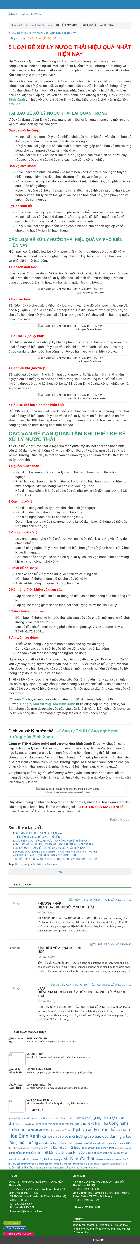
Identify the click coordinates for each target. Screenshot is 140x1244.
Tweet (59, 871)
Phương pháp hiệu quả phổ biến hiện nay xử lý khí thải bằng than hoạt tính (56, 851)
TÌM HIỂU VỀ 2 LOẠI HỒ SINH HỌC (60, 950)
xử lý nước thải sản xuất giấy (109, 1164)
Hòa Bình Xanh (50, 864)
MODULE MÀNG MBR (39, 1069)
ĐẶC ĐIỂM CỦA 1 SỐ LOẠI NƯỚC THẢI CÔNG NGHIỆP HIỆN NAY (51, 840)
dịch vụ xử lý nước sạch (61, 1130)
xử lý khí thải (24, 1159)
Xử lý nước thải (78, 1158)
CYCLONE (82, 1118)
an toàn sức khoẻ (34, 1118)
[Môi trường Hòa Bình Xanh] (70, 14)
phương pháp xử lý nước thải (27, 1148)
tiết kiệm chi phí (100, 1152)
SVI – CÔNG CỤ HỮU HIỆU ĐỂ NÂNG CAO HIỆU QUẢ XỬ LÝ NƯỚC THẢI (54, 844)
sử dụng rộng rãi (123, 1148)
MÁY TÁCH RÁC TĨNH (39, 1084)
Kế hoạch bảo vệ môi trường (64, 1136)
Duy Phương (18, 38)
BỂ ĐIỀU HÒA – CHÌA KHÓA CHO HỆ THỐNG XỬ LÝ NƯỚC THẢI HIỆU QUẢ (56, 859)
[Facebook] (107, 1240)
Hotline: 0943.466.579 (19, 1233)
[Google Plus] (117, 1240)
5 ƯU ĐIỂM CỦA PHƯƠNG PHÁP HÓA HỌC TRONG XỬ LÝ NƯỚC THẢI (82, 992)
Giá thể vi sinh (123, 1130)
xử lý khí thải (102, 1224)
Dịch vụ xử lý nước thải (32, 731)
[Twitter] (112, 1240)
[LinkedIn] (126, 1240)
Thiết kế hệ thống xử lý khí (24, 1152)
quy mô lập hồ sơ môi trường (63, 1148)
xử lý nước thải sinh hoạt (85, 1164)
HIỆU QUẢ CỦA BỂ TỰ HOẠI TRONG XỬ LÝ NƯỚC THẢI (45, 855)
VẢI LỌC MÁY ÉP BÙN (39, 1100)
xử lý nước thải (37, 748)
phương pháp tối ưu (99, 1143)
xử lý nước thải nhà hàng (61, 1164)
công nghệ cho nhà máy (25, 1124)
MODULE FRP (34, 1054)
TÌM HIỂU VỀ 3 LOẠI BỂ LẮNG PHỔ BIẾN (37, 836)
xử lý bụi (34, 1159)
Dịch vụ (58, 38)
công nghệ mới (44, 1123)
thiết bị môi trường (83, 1228)
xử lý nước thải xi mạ (48, 1168)
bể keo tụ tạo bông (51, 1118)
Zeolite (61, 1168)
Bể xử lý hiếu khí (68, 1118)
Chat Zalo (12, 1223)
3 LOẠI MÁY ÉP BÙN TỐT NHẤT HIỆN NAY (38, 833)
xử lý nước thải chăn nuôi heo (106, 1159)
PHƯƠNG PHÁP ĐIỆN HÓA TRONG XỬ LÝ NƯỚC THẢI (66, 905)
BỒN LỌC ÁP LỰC (37, 1038)
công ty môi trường (83, 1224)
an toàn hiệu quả (17, 1118)
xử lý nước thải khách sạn (36, 1164)
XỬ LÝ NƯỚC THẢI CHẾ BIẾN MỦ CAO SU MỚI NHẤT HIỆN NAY (50, 847)
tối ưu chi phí (117, 1152)
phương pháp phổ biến (80, 1143)
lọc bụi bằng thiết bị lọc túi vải (55, 1143)
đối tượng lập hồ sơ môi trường (81, 1167)
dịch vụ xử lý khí (38, 1130)
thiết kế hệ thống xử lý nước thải (66, 1152)
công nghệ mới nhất (64, 1123)
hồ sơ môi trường (105, 1228)
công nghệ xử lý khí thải (91, 1124)
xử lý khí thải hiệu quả (50, 1159)
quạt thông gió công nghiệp (100, 1148)
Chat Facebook (15, 1228)
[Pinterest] (122, 1240)
